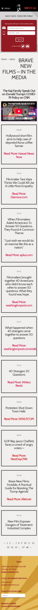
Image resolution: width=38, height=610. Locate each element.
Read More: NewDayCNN (19, 457)
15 (16, 547)
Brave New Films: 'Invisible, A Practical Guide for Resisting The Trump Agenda (19, 486)
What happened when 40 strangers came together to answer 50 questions (19, 333)
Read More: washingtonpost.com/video (21, 347)
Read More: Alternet (19, 499)
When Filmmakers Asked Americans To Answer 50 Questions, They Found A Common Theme (19, 226)
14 (12, 547)
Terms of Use (6, 591)
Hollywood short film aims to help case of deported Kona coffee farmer (19, 141)
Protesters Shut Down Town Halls (19, 409)
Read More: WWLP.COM (19, 419)
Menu (7, 8)
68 (27, 547)
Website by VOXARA (8, 603)
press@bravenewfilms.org (10, 584)
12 (33, 543)
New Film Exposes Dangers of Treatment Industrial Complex (19, 524)
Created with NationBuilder (10, 606)
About (12, 59)
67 (23, 547)
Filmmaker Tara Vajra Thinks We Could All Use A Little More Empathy (19, 182)
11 (29, 543)
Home (3, 59)
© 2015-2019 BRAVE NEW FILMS (14, 578)
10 (25, 543)
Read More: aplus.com (19, 255)
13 (8, 547)
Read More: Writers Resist (19, 383)
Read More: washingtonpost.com (19, 303)
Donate (19, 561)
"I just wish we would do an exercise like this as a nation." (19, 244)
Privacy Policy (17, 591)
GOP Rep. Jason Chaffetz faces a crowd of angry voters (19, 444)
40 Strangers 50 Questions (19, 372)
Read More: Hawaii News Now (19, 155)
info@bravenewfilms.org (9, 572)
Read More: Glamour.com (19, 195)
